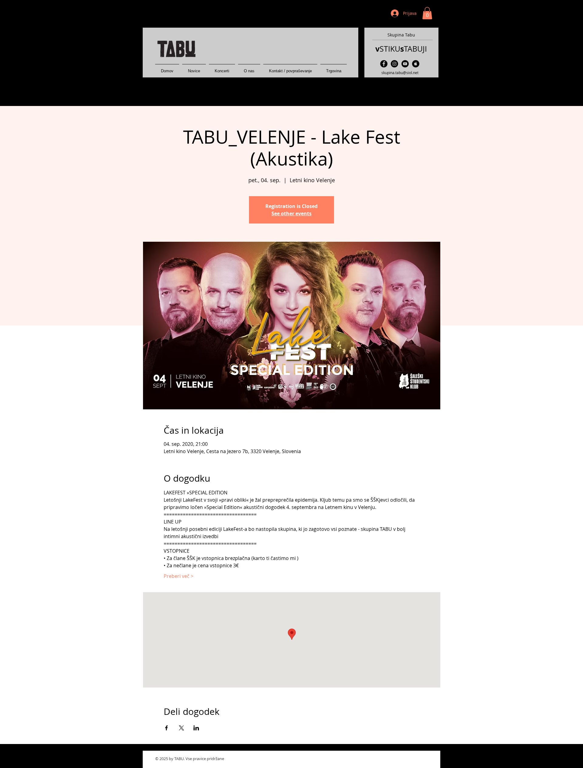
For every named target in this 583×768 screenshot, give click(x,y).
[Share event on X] (181, 727)
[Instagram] (394, 63)
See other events (291, 213)
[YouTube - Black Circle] (405, 63)
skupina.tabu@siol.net (399, 72)
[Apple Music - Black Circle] (415, 63)
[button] (427, 13)
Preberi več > (178, 576)
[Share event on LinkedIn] (196, 727)
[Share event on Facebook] (166, 727)
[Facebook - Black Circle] (383, 63)
